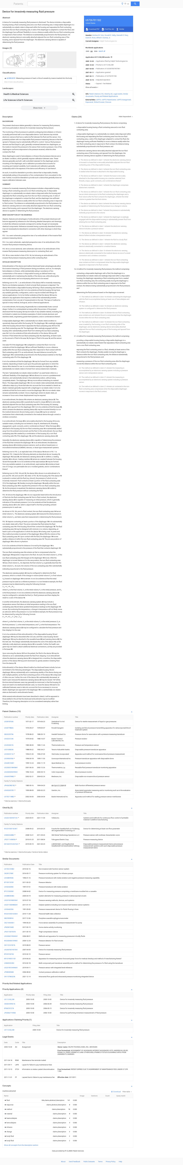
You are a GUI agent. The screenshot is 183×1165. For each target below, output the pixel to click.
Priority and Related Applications (106, 96)
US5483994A (8, 878)
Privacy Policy (110, 1162)
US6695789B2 (9, 776)
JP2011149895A (10, 839)
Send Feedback (74, 1162)
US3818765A (8, 721)
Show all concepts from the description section (21, 1145)
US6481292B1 (9, 763)
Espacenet (89, 102)
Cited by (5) (108, 94)
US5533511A (9, 754)
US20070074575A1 (11, 950)
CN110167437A (9, 945)
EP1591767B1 (9, 882)
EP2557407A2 (9, 954)
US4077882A (8, 728)
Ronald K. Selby (110, 35)
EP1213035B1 (9, 891)
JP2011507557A (10, 932)
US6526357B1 (9, 790)
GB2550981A (8, 918)
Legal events (117, 94)
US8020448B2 (9, 835)
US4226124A (8, 739)
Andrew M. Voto (98, 35)
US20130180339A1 (11, 900)
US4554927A (8, 745)
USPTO (98, 100)
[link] (38, 78)
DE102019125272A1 (11, 844)
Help (120, 1162)
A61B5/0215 (11, 78)
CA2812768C (8, 873)
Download (117, 1092)
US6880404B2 (9, 896)
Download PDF (94, 29)
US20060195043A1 (11, 936)
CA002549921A (9, 1004)
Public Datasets (89, 1162)
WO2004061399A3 (10, 941)
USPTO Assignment (124, 100)
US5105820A (8, 750)
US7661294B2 (9, 869)
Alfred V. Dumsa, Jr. (103, 38)
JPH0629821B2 (9, 785)
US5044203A (8, 909)
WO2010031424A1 (10, 829)
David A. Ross (91, 38)
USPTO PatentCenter (109, 100)
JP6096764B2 (9, 927)
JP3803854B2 (9, 972)
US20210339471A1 (11, 818)
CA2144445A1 (9, 923)
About (63, 1162)
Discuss (108, 102)
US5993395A (9, 758)
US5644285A (8, 887)
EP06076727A (9, 1008)
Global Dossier (99, 102)
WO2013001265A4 (10, 914)
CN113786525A (9, 976)
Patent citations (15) (96, 94)
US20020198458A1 (11, 767)
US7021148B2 (9, 797)
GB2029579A (8, 734)
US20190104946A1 (11, 968)
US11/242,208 (9, 999)
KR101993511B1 (10, 959)
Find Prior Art (109, 29)
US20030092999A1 (11, 772)
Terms (100, 1162)
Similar (121, 29)
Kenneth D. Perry (122, 35)
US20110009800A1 (11, 905)
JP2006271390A (10, 1013)
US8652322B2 (9, 963)
